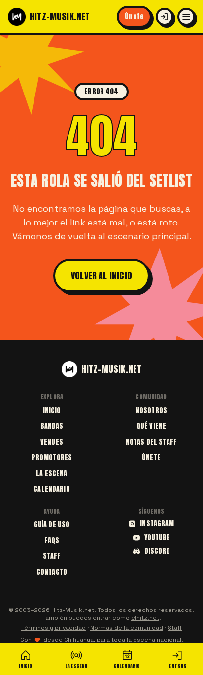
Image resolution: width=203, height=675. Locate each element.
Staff (52, 556)
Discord (157, 551)
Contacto (51, 572)
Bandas (52, 426)
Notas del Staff (151, 442)
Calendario (51, 489)
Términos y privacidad (53, 628)
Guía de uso (52, 524)
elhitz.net (145, 618)
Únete (134, 16)
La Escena (51, 473)
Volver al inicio (101, 275)
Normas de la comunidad (126, 628)
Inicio (52, 410)
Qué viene (151, 426)
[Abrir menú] (186, 17)
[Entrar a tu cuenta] (164, 17)
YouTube (157, 538)
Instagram (157, 524)
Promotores (52, 457)
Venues (51, 442)
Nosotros (151, 410)
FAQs (52, 540)
